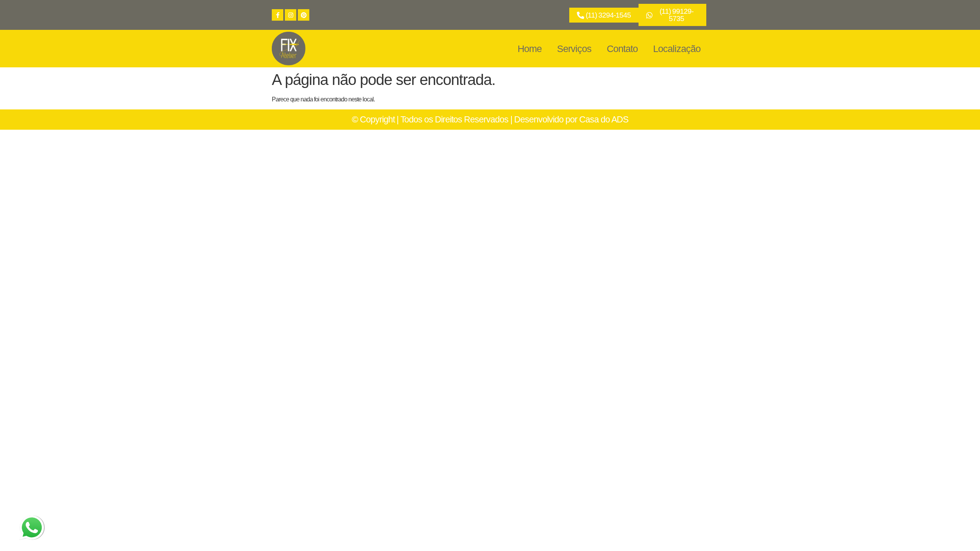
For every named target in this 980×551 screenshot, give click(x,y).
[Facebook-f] (277, 15)
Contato (622, 48)
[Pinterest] (303, 15)
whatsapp (31, 520)
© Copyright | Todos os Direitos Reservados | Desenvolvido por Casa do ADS (490, 119)
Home (530, 48)
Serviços (574, 48)
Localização (677, 48)
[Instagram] (290, 15)
